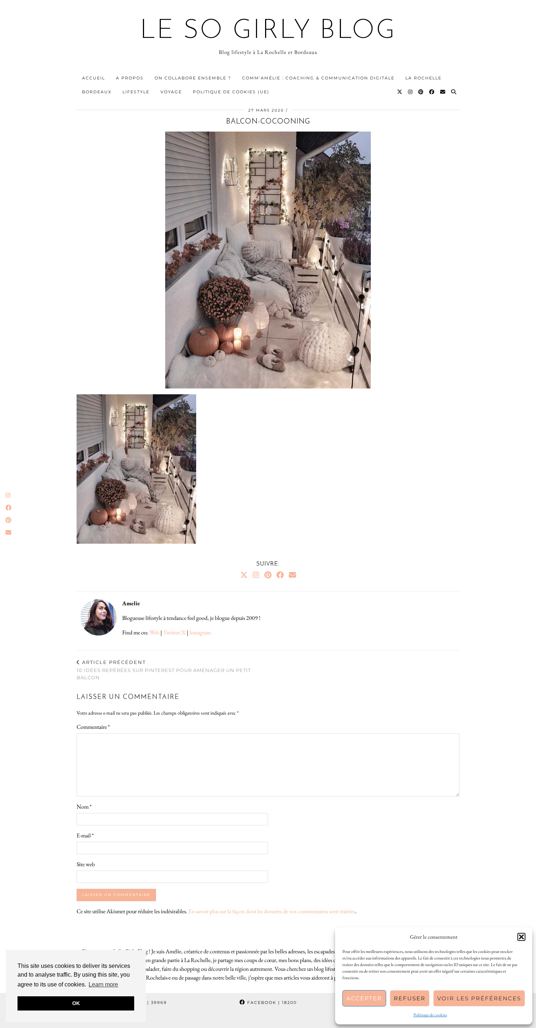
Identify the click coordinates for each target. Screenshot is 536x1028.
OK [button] (76, 1003)
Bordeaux (97, 91)
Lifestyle (136, 91)
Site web (86, 864)
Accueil (93, 78)
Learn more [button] (103, 984)
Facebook (271, 1002)
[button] (521, 937)
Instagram (200, 632)
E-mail (85, 835)
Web (154, 632)
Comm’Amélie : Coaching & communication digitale (318, 78)
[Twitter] (400, 92)
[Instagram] (410, 92)
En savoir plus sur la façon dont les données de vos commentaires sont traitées (272, 911)
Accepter (364, 998)
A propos (130, 78)
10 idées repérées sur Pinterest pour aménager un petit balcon (164, 669)
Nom (84, 806)
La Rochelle (423, 78)
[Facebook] (432, 92)
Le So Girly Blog (268, 31)
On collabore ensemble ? (193, 78)
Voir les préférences (479, 998)
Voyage (171, 91)
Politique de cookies (430, 1015)
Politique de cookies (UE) (231, 91)
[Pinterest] (421, 92)
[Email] (443, 92)
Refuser (410, 998)
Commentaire (93, 727)
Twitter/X (174, 632)
